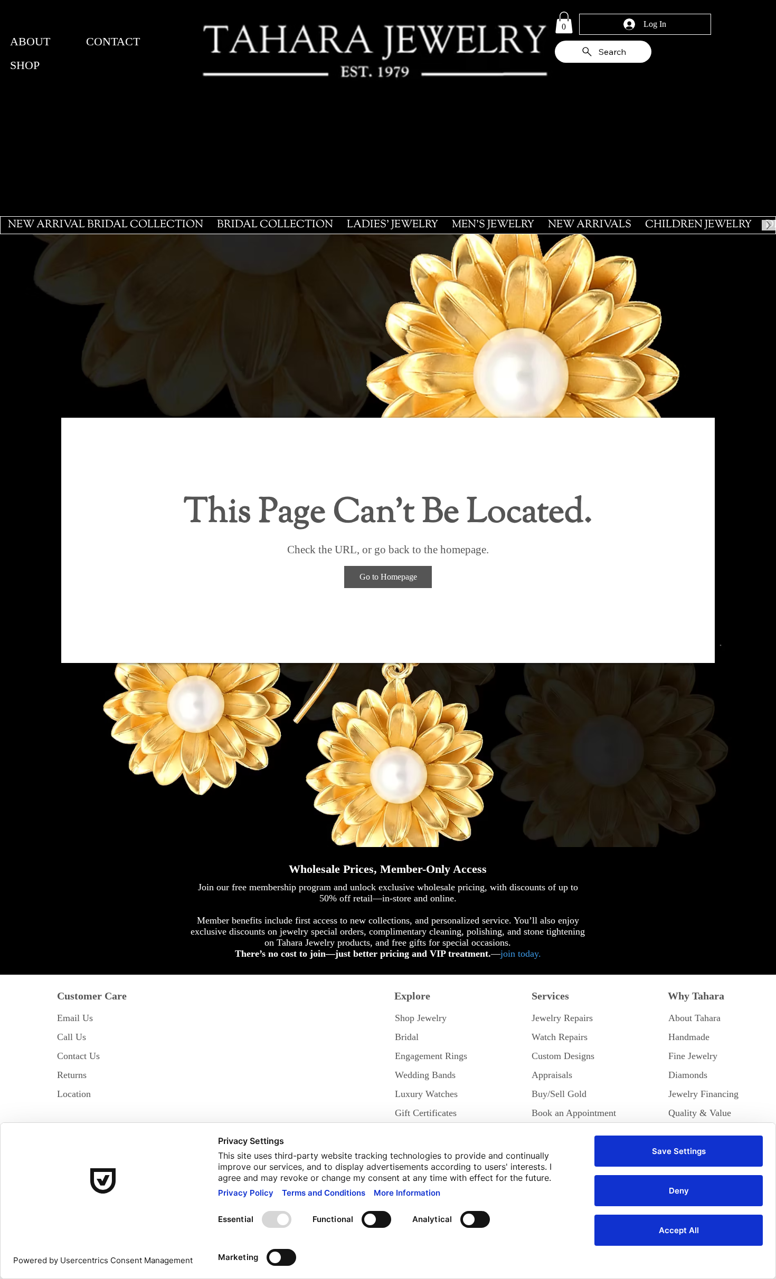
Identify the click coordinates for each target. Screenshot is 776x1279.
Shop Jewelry (421, 1018)
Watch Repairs (560, 1037)
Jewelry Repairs (562, 1018)
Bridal (407, 1037)
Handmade (688, 1037)
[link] (564, 22)
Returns (72, 1075)
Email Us (75, 1018)
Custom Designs (563, 1056)
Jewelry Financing (703, 1094)
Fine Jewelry (692, 1056)
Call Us (71, 1037)
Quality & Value (699, 1113)
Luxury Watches (426, 1094)
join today (519, 953)
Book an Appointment (574, 1113)
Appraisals (552, 1075)
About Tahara (694, 1018)
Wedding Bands (425, 1075)
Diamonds (687, 1075)
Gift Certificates (426, 1113)
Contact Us (78, 1056)
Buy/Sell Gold (559, 1094)
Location (74, 1094)
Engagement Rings (431, 1056)
